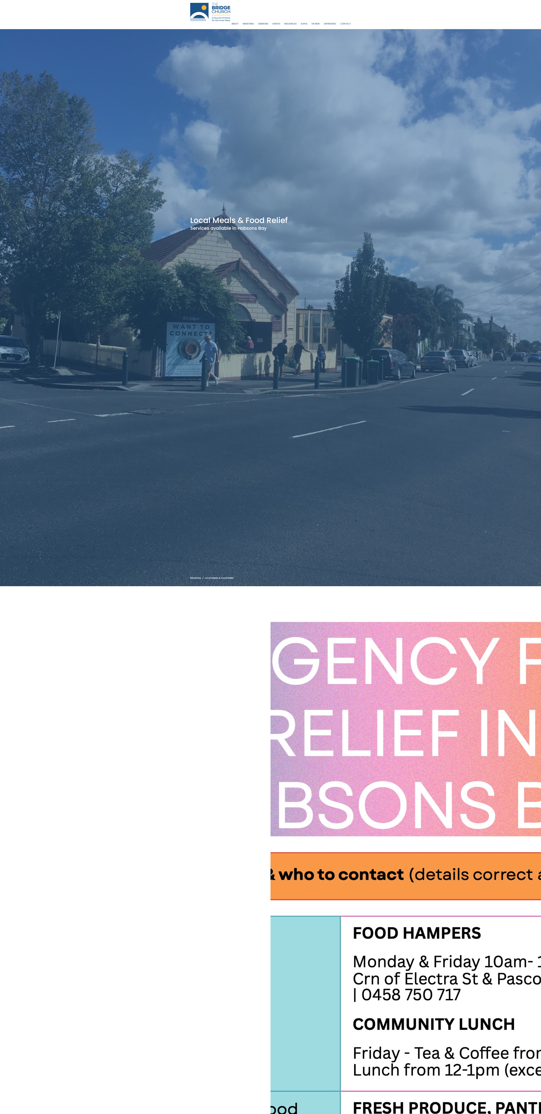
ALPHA (304, 23)
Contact (345, 23)
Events (276, 23)
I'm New (315, 23)
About (235, 23)
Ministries (248, 23)
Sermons (263, 23)
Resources (290, 23)
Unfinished (330, 23)
